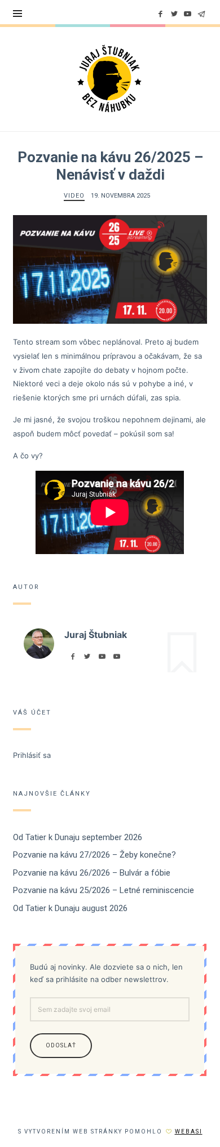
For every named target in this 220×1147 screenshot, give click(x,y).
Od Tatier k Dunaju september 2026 (77, 837)
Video (74, 195)
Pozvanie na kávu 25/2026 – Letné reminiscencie (103, 891)
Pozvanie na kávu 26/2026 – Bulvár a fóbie (91, 873)
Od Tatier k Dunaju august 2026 (70, 908)
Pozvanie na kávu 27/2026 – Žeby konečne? (94, 855)
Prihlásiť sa (32, 755)
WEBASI (189, 1131)
